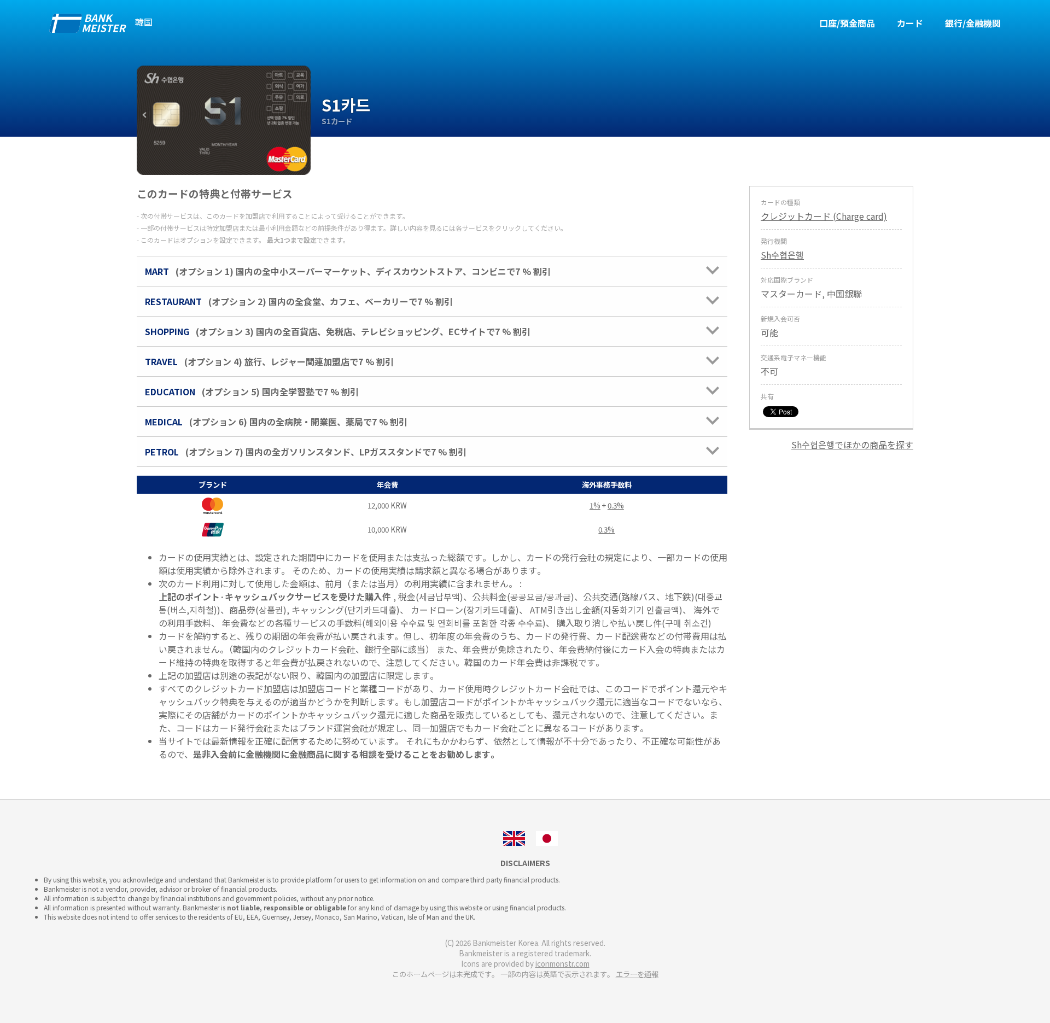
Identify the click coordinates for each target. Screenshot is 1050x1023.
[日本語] (547, 837)
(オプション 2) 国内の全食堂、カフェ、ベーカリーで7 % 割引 (299, 301)
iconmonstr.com (562, 963)
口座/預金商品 (847, 23)
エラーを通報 (637, 974)
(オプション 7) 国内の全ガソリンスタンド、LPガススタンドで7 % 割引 (305, 451)
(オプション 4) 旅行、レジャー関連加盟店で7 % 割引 (269, 361)
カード (910, 23)
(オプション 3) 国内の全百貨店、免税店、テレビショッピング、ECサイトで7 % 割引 (337, 331)
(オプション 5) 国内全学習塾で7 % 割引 (252, 391)
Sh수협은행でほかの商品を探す (852, 444)
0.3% (616, 505)
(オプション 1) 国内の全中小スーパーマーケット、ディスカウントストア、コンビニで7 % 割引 (348, 271)
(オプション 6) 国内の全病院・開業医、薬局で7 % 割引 (276, 421)
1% (595, 505)
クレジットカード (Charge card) (824, 216)
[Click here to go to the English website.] (514, 837)
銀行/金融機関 (973, 23)
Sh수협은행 (782, 254)
